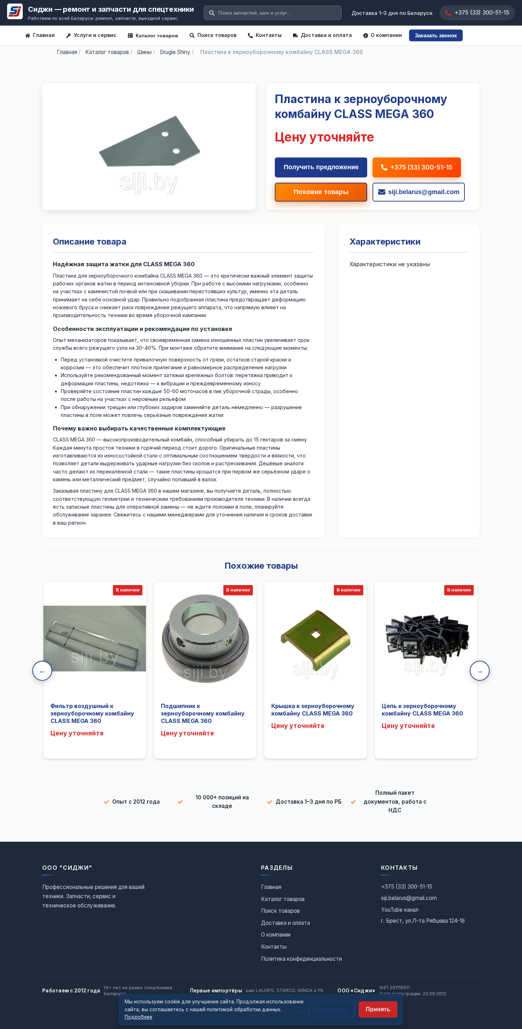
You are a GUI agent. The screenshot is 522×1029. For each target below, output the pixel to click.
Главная (44, 35)
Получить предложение (321, 167)
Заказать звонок (436, 35)
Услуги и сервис (95, 35)
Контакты (269, 35)
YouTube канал (399, 909)
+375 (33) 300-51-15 (482, 12)
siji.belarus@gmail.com (409, 898)
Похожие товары (321, 191)
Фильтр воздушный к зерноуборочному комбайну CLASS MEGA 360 (92, 713)
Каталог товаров (157, 35)
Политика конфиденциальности (301, 958)
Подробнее (138, 1017)
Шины (144, 52)
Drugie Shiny (175, 52)
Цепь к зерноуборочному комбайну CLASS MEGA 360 (422, 709)
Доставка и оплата (326, 35)
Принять (378, 1009)
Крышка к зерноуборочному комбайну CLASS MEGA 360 (312, 709)
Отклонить (332, 1009)
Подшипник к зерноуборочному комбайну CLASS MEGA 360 (203, 713)
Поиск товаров (216, 35)
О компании (386, 35)
